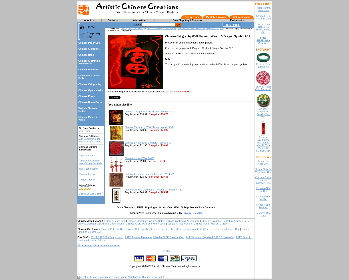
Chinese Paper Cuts (89, 42)
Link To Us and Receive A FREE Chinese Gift (210, 237)
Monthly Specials (216, 17)
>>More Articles (87, 179)
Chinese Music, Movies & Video (211, 223)
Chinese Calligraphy (89, 84)
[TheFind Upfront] (121, 277)
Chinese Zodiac (87, 155)
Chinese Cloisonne (89, 48)
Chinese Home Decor (90, 102)
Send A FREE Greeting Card (169, 237)
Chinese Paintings (88, 69)
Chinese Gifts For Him (137, 229)
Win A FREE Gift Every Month (107, 237)
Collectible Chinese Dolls (236, 221)
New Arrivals (192, 17)
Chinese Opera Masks (90, 90)
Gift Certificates (241, 17)
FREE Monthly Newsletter (138, 237)
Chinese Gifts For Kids (163, 229)
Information (139, 20)
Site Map (165, 251)
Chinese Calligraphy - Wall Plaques (161, 29)
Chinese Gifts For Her (112, 229)
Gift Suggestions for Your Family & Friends (90, 140)
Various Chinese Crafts (180, 223)
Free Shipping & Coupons (187, 20)
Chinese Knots (86, 96)
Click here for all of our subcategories (98, 245)
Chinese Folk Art (87, 174)
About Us (89, 20)
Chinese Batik (86, 54)
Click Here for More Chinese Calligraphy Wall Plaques (200, 29)
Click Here (84, 131)
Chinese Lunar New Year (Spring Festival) (90, 162)
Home (123, 29)
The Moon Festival (89, 168)
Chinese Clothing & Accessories (89, 62)
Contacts (113, 20)
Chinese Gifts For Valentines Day (221, 229)
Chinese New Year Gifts (189, 229)
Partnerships (237, 20)
